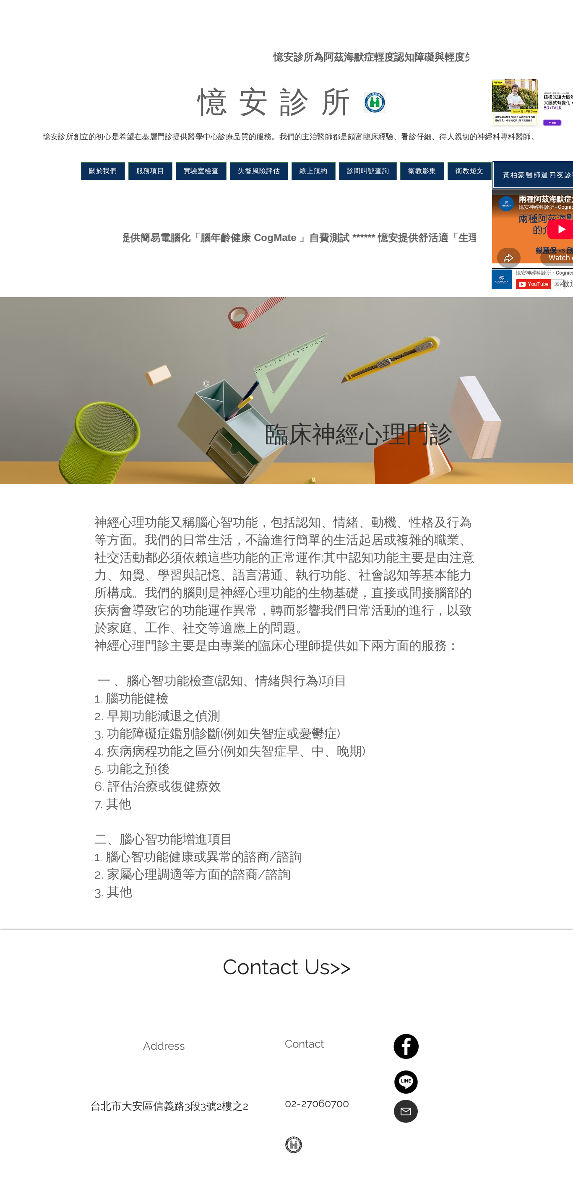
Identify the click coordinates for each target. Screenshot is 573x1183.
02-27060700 (317, 1103)
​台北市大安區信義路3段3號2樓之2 (169, 1106)
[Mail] (406, 1111)
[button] (103, 171)
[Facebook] (406, 1046)
